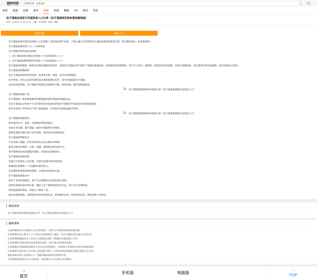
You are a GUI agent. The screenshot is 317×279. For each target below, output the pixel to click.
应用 (25, 10)
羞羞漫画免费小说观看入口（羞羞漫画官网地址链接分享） (38, 255)
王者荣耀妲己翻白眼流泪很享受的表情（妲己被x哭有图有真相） (40, 242)
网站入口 (118, 33)
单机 (5, 10)
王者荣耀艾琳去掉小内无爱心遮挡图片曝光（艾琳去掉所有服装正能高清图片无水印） (51, 250)
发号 (35, 10)
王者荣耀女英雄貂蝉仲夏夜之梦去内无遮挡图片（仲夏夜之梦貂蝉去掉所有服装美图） (51, 246)
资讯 (85, 10)
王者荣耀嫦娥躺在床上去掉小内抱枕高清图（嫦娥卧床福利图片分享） (43, 238)
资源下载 (39, 33)
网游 (15, 10)
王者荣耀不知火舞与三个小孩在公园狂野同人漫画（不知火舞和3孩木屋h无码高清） (50, 234)
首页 (24, 275)
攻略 (46, 10)
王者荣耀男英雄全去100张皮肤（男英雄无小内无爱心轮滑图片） (41, 259)
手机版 (128, 272)
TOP (293, 275)
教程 (66, 10)
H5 (76, 10)
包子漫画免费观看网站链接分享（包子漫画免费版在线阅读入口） (41, 212)
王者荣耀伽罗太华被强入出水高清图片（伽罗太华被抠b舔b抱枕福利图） (45, 230)
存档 (56, 10)
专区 (95, 10)
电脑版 (183, 272)
